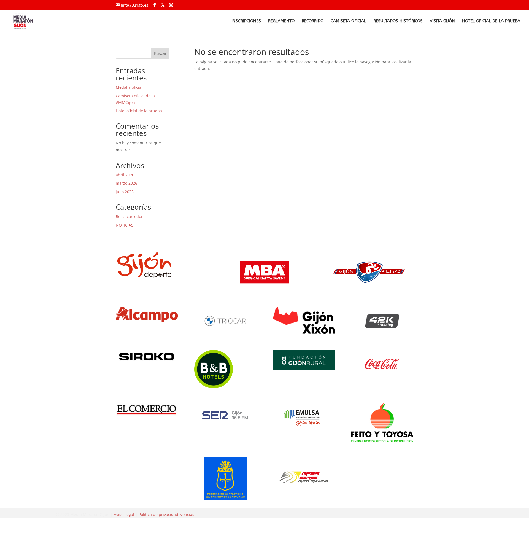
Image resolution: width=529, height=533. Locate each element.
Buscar (160, 53)
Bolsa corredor (129, 216)
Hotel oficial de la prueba (491, 21)
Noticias (186, 514)
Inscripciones (246, 21)
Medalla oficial (129, 87)
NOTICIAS (124, 225)
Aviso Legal (124, 514)
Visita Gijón (442, 21)
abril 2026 (125, 174)
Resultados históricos (398, 21)
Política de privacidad (158, 514)
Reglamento (281, 21)
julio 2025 (125, 191)
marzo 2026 (126, 183)
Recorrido (312, 21)
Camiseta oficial (348, 21)
